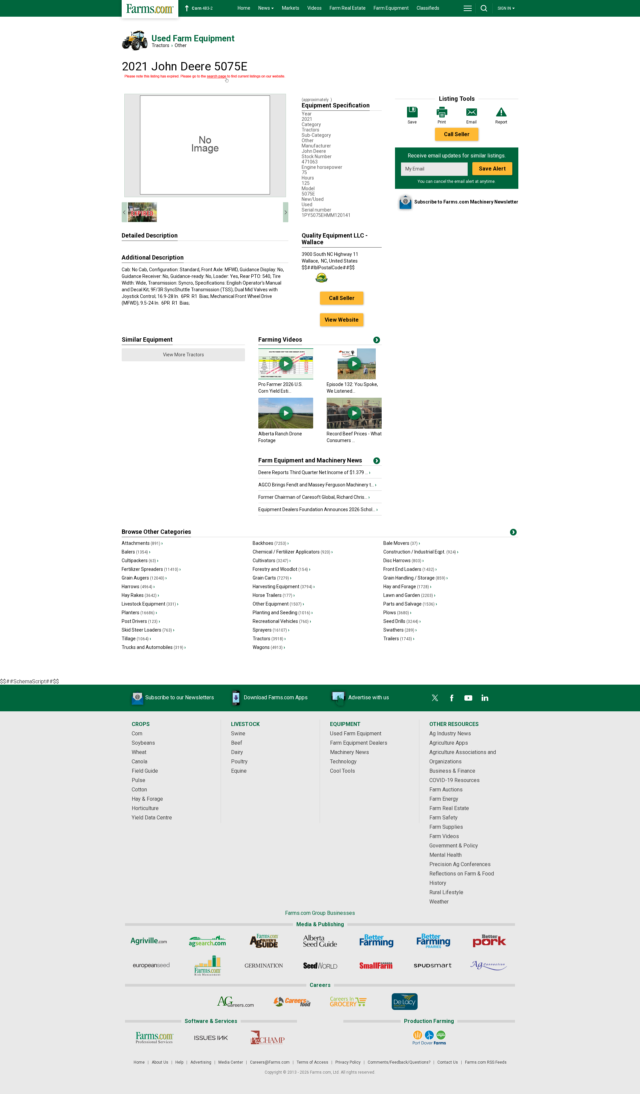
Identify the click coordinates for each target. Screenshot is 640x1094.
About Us (160, 1062)
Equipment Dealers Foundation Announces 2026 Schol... (318, 509)
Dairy (237, 752)
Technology (343, 761)
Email (471, 122)
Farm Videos (444, 836)
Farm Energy (443, 799)
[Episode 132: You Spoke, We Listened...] (354, 377)
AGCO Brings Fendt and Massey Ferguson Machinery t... (317, 484)
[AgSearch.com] (207, 941)
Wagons (269, 647)
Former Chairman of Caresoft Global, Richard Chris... (314, 497)
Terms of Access (312, 1062)
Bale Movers (401, 543)
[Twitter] (435, 698)
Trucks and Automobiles (154, 647)
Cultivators (272, 560)
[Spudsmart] (433, 966)
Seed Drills (402, 621)
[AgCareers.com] (235, 1002)
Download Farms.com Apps (276, 697)
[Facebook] (451, 698)
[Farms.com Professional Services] (154, 1038)
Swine (238, 733)
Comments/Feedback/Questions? (399, 1062)
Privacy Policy (348, 1062)
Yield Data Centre (152, 817)
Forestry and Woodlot (281, 569)
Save (412, 122)
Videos (314, 8)
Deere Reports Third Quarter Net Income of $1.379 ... (314, 472)
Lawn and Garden (409, 595)
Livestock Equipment (150, 604)
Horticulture (145, 808)
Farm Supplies (446, 827)
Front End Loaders (410, 569)
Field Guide (145, 771)
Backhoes (271, 543)
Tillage (136, 638)
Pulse (138, 780)
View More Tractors (183, 354)
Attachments (142, 543)
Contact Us (447, 1062)
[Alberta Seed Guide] (320, 941)
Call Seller (457, 134)
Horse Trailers (274, 595)
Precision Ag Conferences (460, 864)
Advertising (200, 1062)
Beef (236, 743)
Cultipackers (140, 560)
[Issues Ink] (211, 1038)
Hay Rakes (140, 595)
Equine (239, 771)
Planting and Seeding (283, 612)
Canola (139, 761)
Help (179, 1062)
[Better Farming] (376, 941)
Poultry (239, 761)
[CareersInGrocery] (348, 1002)
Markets (290, 8)
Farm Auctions (446, 789)
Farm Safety (443, 817)
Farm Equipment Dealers (358, 743)
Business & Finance (452, 771)
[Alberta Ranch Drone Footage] (285, 427)
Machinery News (349, 752)
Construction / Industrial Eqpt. (420, 552)
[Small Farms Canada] (376, 966)
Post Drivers (141, 621)
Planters (139, 612)
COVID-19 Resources (454, 780)
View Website (342, 320)
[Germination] (264, 966)
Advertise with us (368, 697)
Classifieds (428, 8)
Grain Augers (144, 578)
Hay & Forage (147, 799)
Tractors (160, 45)
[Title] (377, 462)
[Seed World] (320, 966)
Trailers (398, 638)
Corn (137, 733)
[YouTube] (468, 698)
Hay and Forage (407, 586)
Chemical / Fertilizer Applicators (293, 552)
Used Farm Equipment (355, 733)
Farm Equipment (391, 8)
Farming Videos (280, 339)
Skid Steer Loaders (148, 630)
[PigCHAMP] (267, 1038)
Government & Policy (453, 845)
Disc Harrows (403, 560)
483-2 (202, 8)
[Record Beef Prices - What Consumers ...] (354, 427)
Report (501, 122)
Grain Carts (272, 578)
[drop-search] (484, 8)
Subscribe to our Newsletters (179, 697)
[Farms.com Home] (150, 9)
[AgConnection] (489, 966)
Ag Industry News (450, 733)
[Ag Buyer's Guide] (264, 941)
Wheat (139, 752)
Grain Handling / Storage (415, 578)
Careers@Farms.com (270, 1062)
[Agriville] (151, 941)
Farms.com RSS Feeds (486, 1062)
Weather (439, 901)
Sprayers (271, 630)
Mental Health (445, 855)
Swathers (400, 630)
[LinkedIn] (485, 698)
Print (442, 122)
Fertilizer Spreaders (151, 569)
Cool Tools (342, 771)
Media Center (230, 1062)
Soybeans (143, 743)
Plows (397, 612)
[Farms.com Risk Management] (207, 966)
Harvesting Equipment (284, 586)
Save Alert (492, 168)
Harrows (138, 586)
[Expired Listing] (205, 79)
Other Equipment (278, 604)
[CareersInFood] (292, 1002)
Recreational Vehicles (282, 621)
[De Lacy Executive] (404, 1002)
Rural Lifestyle (446, 892)
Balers (136, 552)
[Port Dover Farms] (429, 1038)
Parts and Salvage (410, 604)
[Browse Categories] (513, 533)
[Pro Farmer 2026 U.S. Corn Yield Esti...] (285, 377)
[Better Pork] (489, 941)
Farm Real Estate (348, 8)
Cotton (139, 789)
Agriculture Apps (448, 743)
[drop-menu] (468, 8)
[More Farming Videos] (377, 341)
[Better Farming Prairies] (433, 941)
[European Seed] (151, 966)
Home (244, 8)
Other (181, 45)
